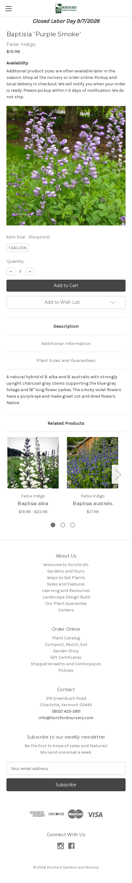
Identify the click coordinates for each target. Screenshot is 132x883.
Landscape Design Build (66, 597)
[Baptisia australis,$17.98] (92, 462)
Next (118, 474)
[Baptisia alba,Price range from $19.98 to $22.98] (33, 462)
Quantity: (15, 261)
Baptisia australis (92, 503)
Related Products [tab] (66, 423)
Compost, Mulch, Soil (66, 644)
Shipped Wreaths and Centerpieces (66, 663)
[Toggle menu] (8, 8)
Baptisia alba (32, 503)
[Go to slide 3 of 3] (72, 525)
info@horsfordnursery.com (66, 717)
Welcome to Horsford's (66, 564)
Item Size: (28, 236)
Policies (66, 670)
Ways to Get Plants (66, 577)
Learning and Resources (66, 590)
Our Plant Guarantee (66, 603)
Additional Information (66, 343)
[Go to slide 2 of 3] (62, 525)
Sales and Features (66, 584)
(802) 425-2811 (66, 711)
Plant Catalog (66, 638)
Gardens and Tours (66, 571)
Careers (66, 610)
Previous (8, 474)
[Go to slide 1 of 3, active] (53, 525)
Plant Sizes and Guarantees (66, 360)
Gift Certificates (66, 657)
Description (66, 326)
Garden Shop (66, 651)
